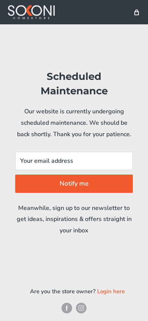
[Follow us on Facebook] (66, 307)
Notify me (74, 183)
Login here (111, 291)
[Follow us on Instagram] (81, 307)
